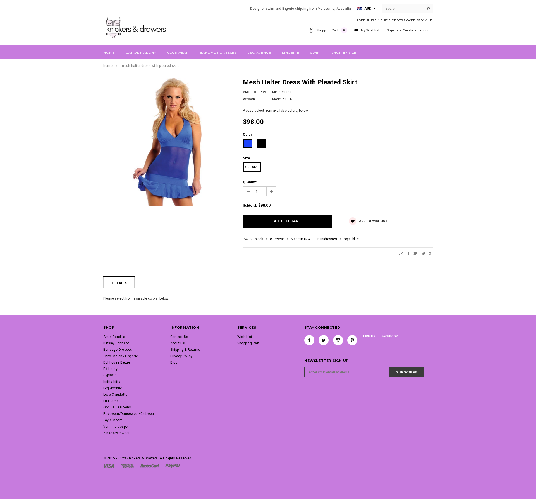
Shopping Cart (248, 343)
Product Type (255, 92)
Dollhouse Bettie (116, 362)
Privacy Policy (181, 356)
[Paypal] (172, 466)
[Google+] (431, 253)
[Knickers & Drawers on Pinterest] (352, 340)
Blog (174, 362)
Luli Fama (111, 401)
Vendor (249, 99)
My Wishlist (370, 30)
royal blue (351, 239)
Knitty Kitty (111, 382)
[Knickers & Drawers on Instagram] (338, 340)
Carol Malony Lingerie (120, 356)
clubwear (277, 239)
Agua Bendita (114, 337)
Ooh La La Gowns (117, 407)
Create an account (418, 30)
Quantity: (250, 182)
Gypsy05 (110, 375)
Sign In (392, 30)
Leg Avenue (112, 388)
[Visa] (108, 466)
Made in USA (300, 239)
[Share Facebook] (408, 253)
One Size (252, 167)
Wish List (244, 337)
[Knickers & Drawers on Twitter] (324, 340)
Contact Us (179, 337)
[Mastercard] (149, 466)
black (259, 239)
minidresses (327, 239)
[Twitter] (415, 253)
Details (119, 283)
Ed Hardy (110, 369)
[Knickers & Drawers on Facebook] (309, 340)
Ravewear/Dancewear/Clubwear (129, 414)
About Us (177, 343)
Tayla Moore (113, 420)
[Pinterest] (423, 253)
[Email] (401, 253)
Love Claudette (115, 394)
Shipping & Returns (185, 350)
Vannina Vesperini (118, 427)
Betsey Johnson (116, 343)
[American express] (127, 466)
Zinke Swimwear (116, 433)
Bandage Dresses (117, 350)
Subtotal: (250, 206)
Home (108, 66)
